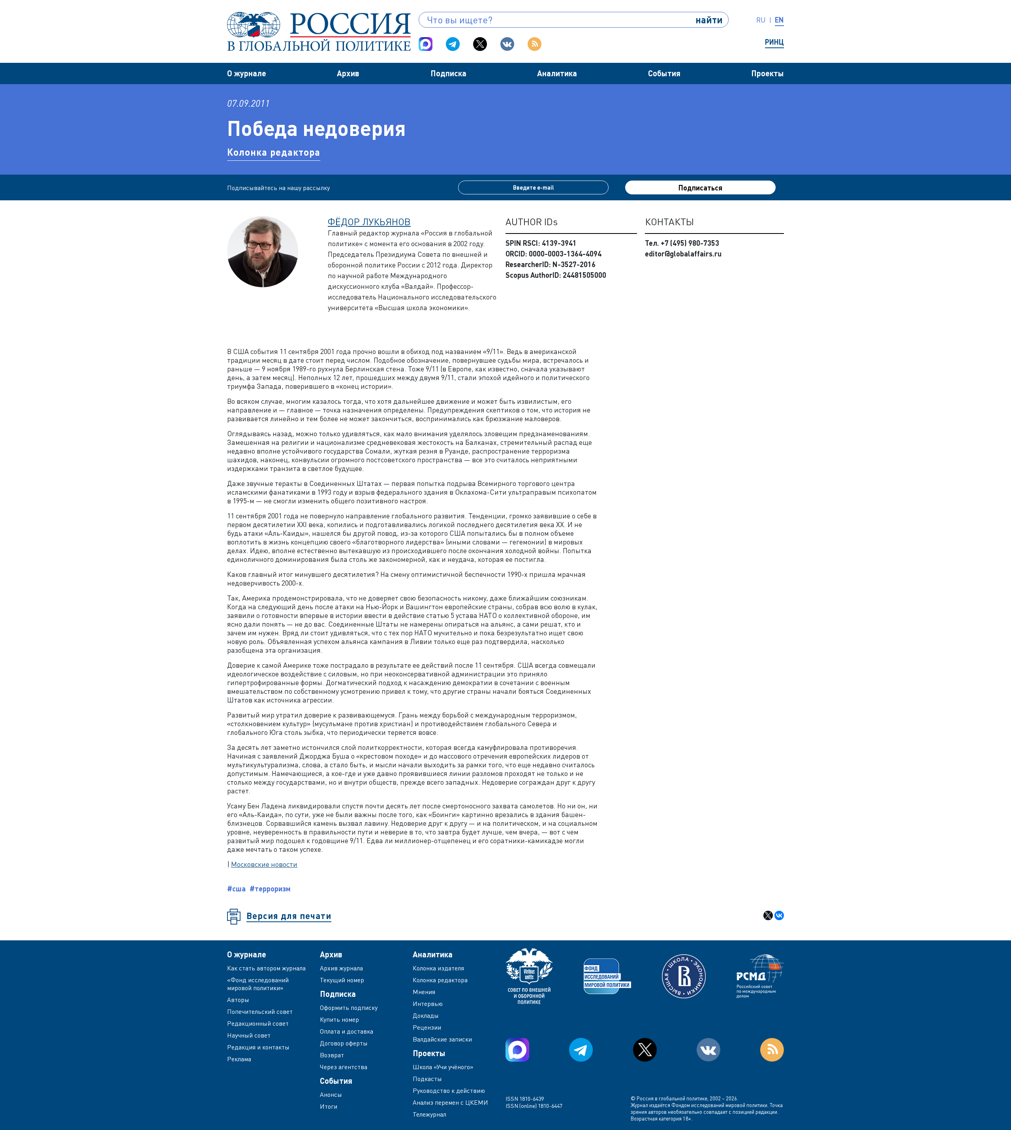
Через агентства (343, 1067)
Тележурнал (429, 1114)
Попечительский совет (260, 1011)
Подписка (448, 73)
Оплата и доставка (346, 1031)
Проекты (767, 73)
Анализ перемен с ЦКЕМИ (450, 1102)
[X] (768, 915)
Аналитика (557, 73)
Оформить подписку (349, 1007)
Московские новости (264, 864)
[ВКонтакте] (779, 915)
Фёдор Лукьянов (369, 221)
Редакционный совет (258, 1023)
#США (236, 888)
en (779, 19)
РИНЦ (774, 42)
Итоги (328, 1106)
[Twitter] (480, 44)
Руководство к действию (449, 1090)
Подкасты (427, 1079)
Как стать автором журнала (266, 968)
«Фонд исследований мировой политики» (258, 984)
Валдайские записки (442, 1039)
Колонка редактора (273, 152)
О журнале (246, 73)
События (664, 73)
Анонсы (331, 1094)
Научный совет (249, 1035)
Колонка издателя (438, 968)
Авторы (238, 1000)
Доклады (426, 1015)
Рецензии (427, 1027)
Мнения (424, 992)
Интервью (428, 1004)
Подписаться (700, 187)
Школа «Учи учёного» (443, 1067)
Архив (348, 73)
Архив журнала (341, 968)
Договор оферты (344, 1043)
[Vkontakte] (507, 44)
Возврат (332, 1055)
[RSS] (534, 44)
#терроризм (270, 888)
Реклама (239, 1059)
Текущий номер (342, 980)
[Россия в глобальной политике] (319, 31)
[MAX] (425, 44)
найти (709, 19)
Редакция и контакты (258, 1047)
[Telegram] (453, 44)
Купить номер (339, 1019)
